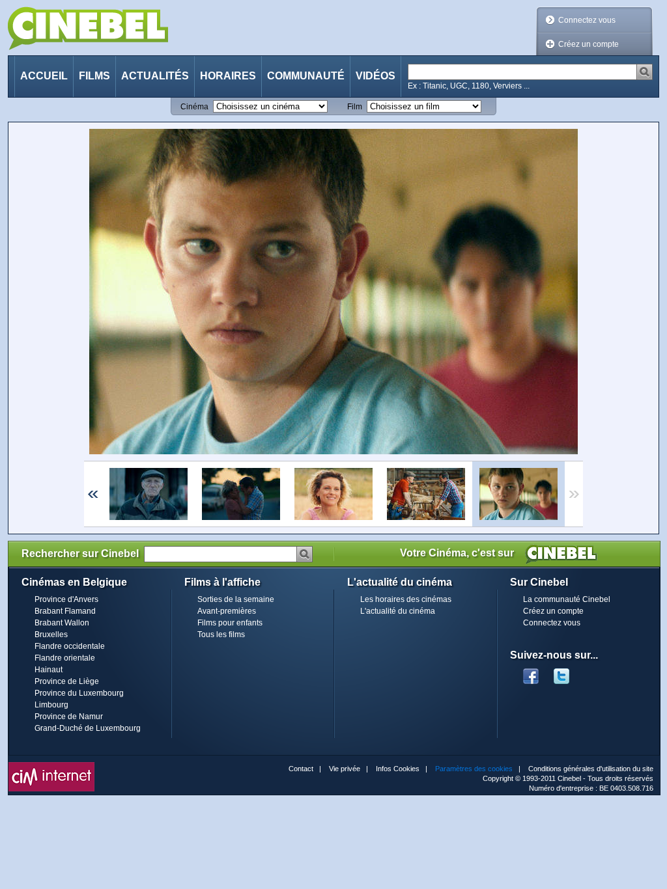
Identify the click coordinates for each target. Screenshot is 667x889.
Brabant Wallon (62, 622)
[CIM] (51, 765)
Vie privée (344, 769)
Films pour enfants (230, 622)
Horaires (228, 75)
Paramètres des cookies (474, 769)
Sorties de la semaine (235, 599)
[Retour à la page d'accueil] (88, 28)
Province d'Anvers (66, 599)
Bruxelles (51, 634)
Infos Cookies (397, 769)
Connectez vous (587, 20)
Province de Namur (69, 716)
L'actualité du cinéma (397, 611)
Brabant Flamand (65, 611)
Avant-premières (226, 611)
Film (354, 106)
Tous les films (221, 634)
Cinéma (194, 106)
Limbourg (51, 704)
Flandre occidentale (70, 646)
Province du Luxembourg (79, 693)
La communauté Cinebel (566, 599)
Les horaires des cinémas (405, 599)
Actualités (155, 75)
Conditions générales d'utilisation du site (590, 769)
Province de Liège (67, 681)
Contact (301, 769)
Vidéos (375, 75)
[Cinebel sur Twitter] (568, 672)
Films (94, 75)
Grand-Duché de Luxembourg (88, 728)
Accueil (44, 75)
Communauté (306, 75)
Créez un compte (588, 44)
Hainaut (49, 669)
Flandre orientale (65, 658)
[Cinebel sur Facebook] (531, 672)
